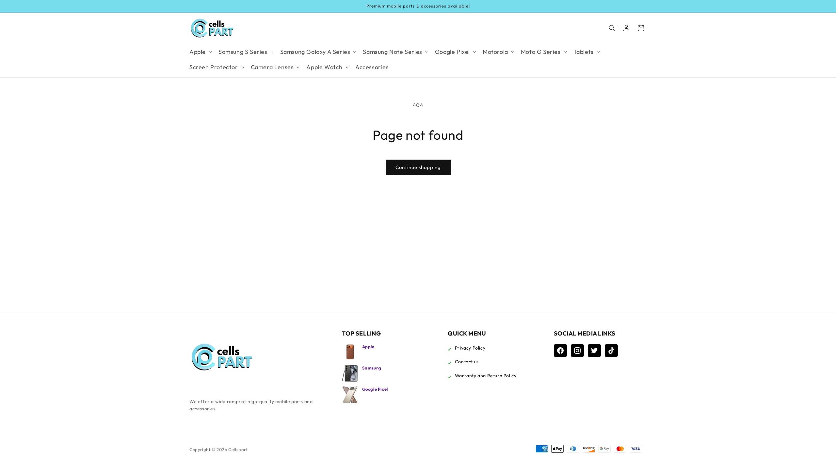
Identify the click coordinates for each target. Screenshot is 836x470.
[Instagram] (577, 350)
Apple (368, 346)
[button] (200, 51)
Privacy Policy (470, 348)
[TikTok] (611, 350)
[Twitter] (594, 350)
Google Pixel (375, 389)
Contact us (467, 362)
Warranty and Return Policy (486, 376)
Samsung (371, 367)
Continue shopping (418, 167)
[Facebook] (560, 350)
